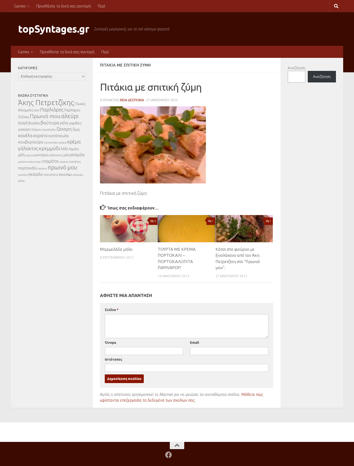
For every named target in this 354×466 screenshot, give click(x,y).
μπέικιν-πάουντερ (29, 161)
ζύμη (76, 129)
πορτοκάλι (27, 168)
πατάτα (63, 161)
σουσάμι (65, 174)
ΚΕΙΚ (36, 110)
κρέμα (62, 142)
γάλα (64, 123)
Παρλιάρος (52, 109)
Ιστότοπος (113, 359)
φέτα (21, 180)
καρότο (40, 135)
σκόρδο (35, 174)
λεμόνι (74, 149)
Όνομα (110, 342)
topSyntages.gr (53, 28)
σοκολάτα (51, 174)
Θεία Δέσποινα (132, 100)
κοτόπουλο (58, 135)
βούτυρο (49, 122)
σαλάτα (23, 174)
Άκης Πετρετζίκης (46, 103)
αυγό (23, 122)
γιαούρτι (24, 129)
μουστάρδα (74, 154)
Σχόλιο (111, 310)
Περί (101, 6)
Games (20, 6)
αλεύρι (70, 116)
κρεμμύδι (49, 148)
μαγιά (29, 155)
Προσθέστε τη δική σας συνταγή (63, 6)
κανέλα (25, 135)
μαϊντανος (56, 155)
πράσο (42, 168)
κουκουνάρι (51, 142)
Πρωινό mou (45, 116)
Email (194, 342)
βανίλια (34, 123)
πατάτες (75, 161)
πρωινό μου (62, 167)
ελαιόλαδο (49, 129)
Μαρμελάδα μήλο (116, 249)
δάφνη (36, 129)
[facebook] (168, 455)
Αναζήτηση (296, 68)
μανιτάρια (41, 155)
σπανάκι (77, 174)
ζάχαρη (64, 129)
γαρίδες (75, 123)
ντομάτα (50, 161)
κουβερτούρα (30, 142)
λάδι (64, 149)
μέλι (21, 155)
